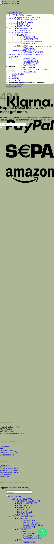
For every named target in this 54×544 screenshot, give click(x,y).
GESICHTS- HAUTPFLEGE (29, 17)
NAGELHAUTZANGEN (32, 54)
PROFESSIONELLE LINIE (23, 33)
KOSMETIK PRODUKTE (22, 15)
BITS (19, 57)
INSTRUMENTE (24, 46)
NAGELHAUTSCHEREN (33, 52)
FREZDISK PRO (30, 67)
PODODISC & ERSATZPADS (35, 70)
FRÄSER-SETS (29, 72)
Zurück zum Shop (19, 50)
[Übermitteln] (13, 26)
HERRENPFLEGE (25, 28)
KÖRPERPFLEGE (25, 22)
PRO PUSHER (29, 50)
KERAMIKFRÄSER (31, 63)
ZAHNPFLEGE (23, 31)
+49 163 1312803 (7, 431)
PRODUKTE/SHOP (14, 13)
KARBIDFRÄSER (30, 61)
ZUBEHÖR (16, 80)
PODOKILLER (29, 65)
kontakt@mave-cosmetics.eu (12, 433)
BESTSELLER (12, 87)
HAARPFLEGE (23, 26)
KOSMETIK (22, 35)
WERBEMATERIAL (20, 83)
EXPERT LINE (18, 74)
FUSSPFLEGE (23, 24)
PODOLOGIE (28, 48)
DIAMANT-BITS (29, 59)
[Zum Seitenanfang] (29, 488)
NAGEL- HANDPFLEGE (27, 20)
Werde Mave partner (14, 85)
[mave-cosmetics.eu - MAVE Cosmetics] (9, 2)
